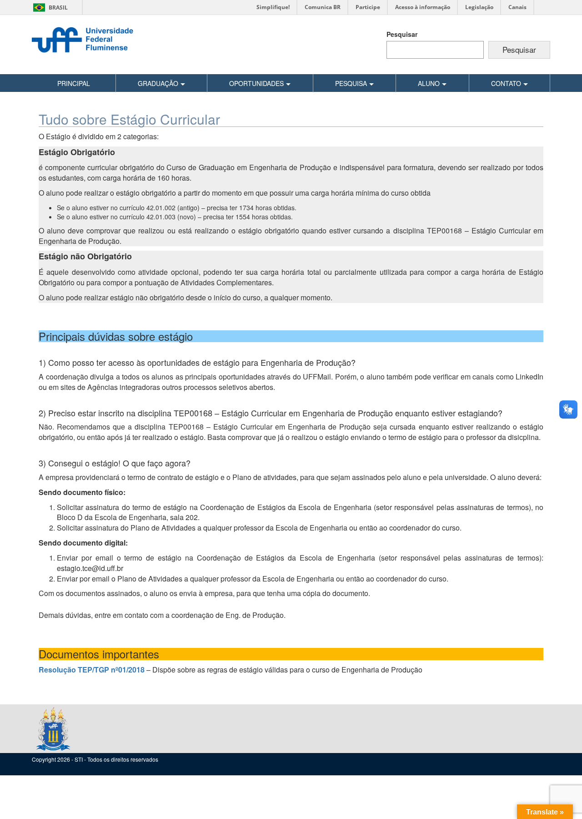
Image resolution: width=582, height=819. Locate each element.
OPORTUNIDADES (256, 83)
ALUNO (429, 83)
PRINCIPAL (73, 83)
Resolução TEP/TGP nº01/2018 (92, 669)
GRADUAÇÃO (158, 83)
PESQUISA (351, 83)
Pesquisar (401, 34)
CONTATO (506, 83)
